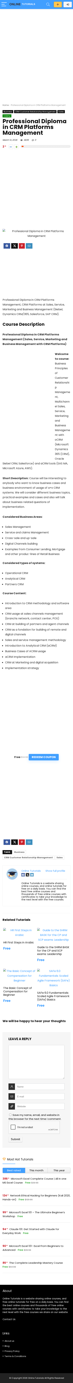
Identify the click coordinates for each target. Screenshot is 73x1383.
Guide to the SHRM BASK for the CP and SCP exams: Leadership (53, 950)
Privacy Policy (12, 1351)
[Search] (48, 4)
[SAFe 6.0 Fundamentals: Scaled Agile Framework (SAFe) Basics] (53, 971)
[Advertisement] (36, 49)
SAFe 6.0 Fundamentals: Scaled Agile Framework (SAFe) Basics (53, 996)
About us (9, 1341)
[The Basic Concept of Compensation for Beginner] (19, 971)
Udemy (7, 116)
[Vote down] (10, 146)
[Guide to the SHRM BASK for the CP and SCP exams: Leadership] (53, 930)
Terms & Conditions (15, 1356)
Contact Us (9, 1319)
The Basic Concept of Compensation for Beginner (17, 991)
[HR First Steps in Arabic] (19, 930)
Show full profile (55, 871)
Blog (7, 1346)
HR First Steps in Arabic (18, 942)
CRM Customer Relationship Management (35, 111)
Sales (61, 111)
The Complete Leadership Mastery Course (36, 1263)
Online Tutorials (31, 871)
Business (8, 111)
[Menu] (4, 4)
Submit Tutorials (58, 4)
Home (6, 105)
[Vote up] (16, 146)
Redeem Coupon (44, 757)
